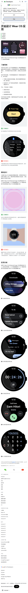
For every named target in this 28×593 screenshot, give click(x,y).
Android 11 (3, 536)
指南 (3, 23)
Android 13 (3, 532)
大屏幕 (2, 510)
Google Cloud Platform (6, 576)
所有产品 (3, 578)
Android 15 (3, 528)
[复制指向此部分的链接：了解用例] (8, 65)
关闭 (14, 15)
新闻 (2, 484)
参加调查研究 (4, 562)
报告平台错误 (4, 555)
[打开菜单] (2, 1)
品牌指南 (12, 583)
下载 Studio (3, 548)
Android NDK (3, 550)
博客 (2, 487)
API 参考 (2, 546)
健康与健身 (3, 498)
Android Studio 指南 (5, 542)
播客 (2, 489)
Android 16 (3, 526)
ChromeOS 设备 (4, 514)
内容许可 (13, 462)
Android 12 (3, 534)
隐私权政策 (3, 502)
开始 (14, 19)
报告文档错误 (4, 558)
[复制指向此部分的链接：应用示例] (8, 262)
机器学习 (3, 496)
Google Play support (5, 560)
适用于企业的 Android (5, 478)
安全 (2, 480)
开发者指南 (3, 544)
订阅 (16, 586)
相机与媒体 (3, 500)
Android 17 (3, 524)
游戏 (2, 494)
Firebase (3, 574)
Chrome (2, 572)
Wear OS (3, 512)
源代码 (2, 482)
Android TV (3, 518)
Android (2, 476)
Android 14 (3, 530)
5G (1, 505)
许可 (8, 583)
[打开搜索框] (20, 1)
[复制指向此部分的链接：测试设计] (8, 172)
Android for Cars (4, 516)
